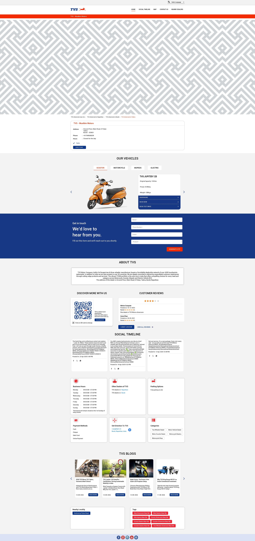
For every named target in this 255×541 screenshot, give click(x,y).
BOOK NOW (143, 202)
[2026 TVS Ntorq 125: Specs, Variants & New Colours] (87, 468)
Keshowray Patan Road (81, 513)
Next (184, 191)
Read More (93, 495)
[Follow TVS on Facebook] (119, 538)
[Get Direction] (129, 431)
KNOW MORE (144, 197)
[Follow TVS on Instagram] (127, 538)
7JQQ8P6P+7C (116, 429)
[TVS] (78, 9)
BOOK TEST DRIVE (145, 206)
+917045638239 (88, 135)
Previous (71, 191)
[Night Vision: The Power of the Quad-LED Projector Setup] (141, 468)
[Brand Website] (136, 538)
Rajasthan (125, 390)
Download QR (100, 320)
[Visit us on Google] (123, 538)
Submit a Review (126, 327)
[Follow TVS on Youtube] (132, 538)
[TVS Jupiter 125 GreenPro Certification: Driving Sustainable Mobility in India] (114, 468)
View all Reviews (143, 327)
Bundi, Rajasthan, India (119, 431)
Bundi (123, 393)
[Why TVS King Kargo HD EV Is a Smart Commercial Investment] (168, 468)
